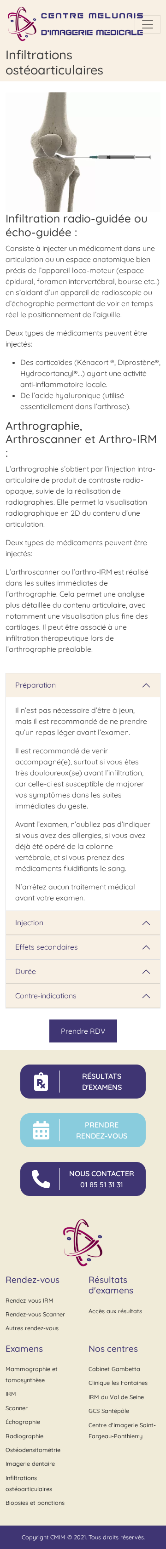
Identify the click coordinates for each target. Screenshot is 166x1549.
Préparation (35, 684)
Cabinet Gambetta (114, 1368)
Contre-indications (46, 995)
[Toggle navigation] (147, 24)
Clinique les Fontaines (118, 1382)
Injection (29, 922)
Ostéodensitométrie (33, 1449)
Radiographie (24, 1436)
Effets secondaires (46, 946)
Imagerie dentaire (30, 1463)
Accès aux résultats (115, 1311)
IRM (11, 1393)
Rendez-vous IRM (29, 1300)
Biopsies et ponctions (35, 1502)
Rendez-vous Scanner (35, 1314)
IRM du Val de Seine (116, 1397)
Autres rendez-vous (32, 1328)
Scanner (17, 1408)
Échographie (23, 1421)
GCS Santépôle (109, 1410)
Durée (25, 971)
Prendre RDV (83, 1031)
